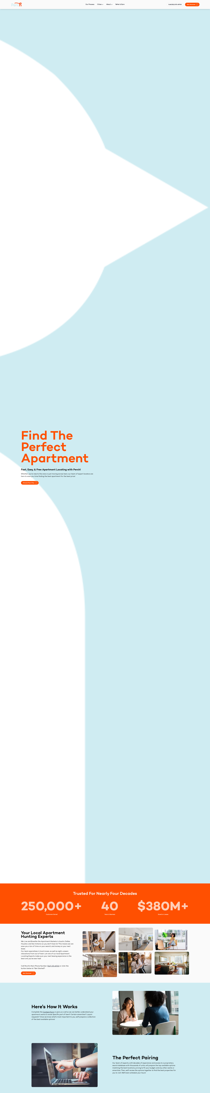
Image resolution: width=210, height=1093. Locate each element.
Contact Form (48, 1012)
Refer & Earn (120, 4)
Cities (99, 4)
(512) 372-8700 (53, 966)
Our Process (90, 4)
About (108, 4)
